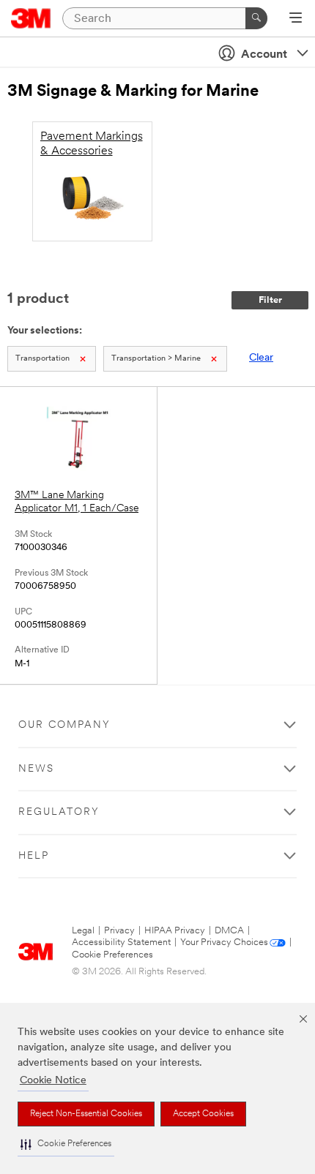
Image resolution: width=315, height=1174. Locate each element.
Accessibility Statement (121, 942)
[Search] (256, 18)
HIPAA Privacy (174, 931)
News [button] (36, 769)
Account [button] (264, 55)
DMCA (229, 931)
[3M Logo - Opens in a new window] (31, 18)
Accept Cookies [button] (203, 1114)
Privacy (119, 931)
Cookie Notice (53, 1080)
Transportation (42, 359)
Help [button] (33, 856)
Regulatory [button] (59, 812)
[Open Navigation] (295, 19)
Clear (261, 358)
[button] (66, 1144)
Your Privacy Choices (224, 942)
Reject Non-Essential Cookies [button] (86, 1114)
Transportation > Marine (156, 359)
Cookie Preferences (112, 955)
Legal (83, 931)
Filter (270, 300)
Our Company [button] (64, 725)
